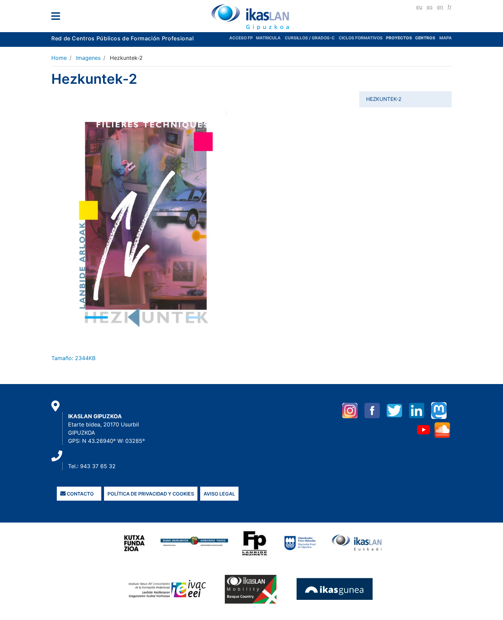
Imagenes (88, 57)
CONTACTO (80, 494)
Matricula (270, 37)
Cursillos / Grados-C (310, 37)
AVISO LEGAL (219, 494)
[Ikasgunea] (335, 588)
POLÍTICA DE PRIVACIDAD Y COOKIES (150, 494)
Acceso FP (242, 37)
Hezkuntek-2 (383, 99)
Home (59, 57)
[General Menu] (57, 17)
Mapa (445, 37)
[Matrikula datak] (414, 37)
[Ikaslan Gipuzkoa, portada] (251, 16)
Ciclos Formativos (361, 37)
